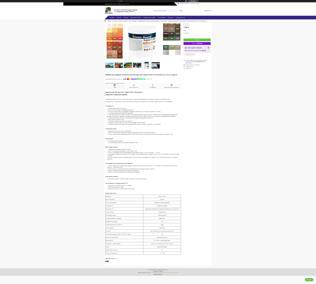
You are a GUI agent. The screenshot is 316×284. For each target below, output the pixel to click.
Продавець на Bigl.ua (158, 271)
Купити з (194, 43)
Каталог (119, 17)
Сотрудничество (180, 17)
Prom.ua (166, 269)
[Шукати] (181, 10)
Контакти (170, 17)
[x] (107, 261)
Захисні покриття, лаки (124, 21)
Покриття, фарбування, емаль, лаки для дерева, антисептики (149, 21)
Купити (197, 40)
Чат (310, 279)
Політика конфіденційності (171, 272)
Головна (111, 17)
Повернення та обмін (149, 17)
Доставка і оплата (136, 17)
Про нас (126, 17)
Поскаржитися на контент (157, 272)
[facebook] (106, 261)
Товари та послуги (112, 21)
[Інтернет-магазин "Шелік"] (109, 10)
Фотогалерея (161, 17)
